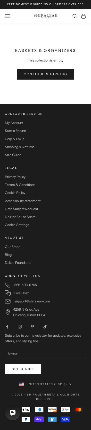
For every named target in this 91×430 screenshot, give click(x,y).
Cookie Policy (15, 193)
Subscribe (23, 369)
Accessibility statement (23, 201)
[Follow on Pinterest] (32, 326)
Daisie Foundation (18, 262)
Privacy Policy (15, 177)
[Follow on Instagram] (19, 326)
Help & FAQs (14, 139)
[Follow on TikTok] (45, 326)
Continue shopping (45, 74)
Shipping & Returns (19, 147)
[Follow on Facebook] (7, 326)
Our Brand (12, 247)
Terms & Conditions (20, 185)
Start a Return (15, 131)
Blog (8, 255)
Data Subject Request (21, 209)
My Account (14, 123)
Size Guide (13, 155)
